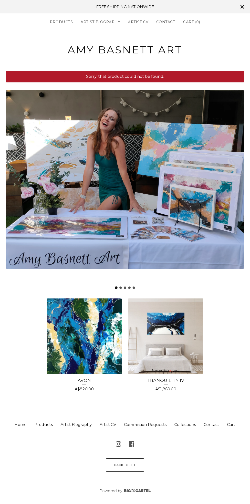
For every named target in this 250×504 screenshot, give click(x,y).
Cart (231, 424)
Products (61, 22)
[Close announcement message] (242, 7)
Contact (166, 22)
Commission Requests (145, 424)
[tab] (116, 287)
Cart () (191, 22)
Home (21, 424)
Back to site (125, 465)
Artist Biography (100, 22)
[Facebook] (131, 444)
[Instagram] (118, 444)
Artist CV (138, 22)
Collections (185, 424)
